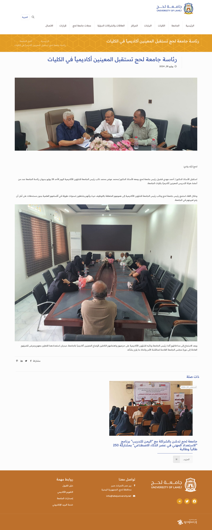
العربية (25, 17)
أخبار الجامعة (26, 41)
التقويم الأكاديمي (65, 492)
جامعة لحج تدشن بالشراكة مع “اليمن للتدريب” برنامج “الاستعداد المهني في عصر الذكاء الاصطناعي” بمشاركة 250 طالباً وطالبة (155, 445)
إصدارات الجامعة (65, 498)
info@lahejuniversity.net (118, 496)
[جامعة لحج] (175, 8)
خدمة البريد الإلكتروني (62, 504)
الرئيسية (45, 41)
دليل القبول (68, 485)
